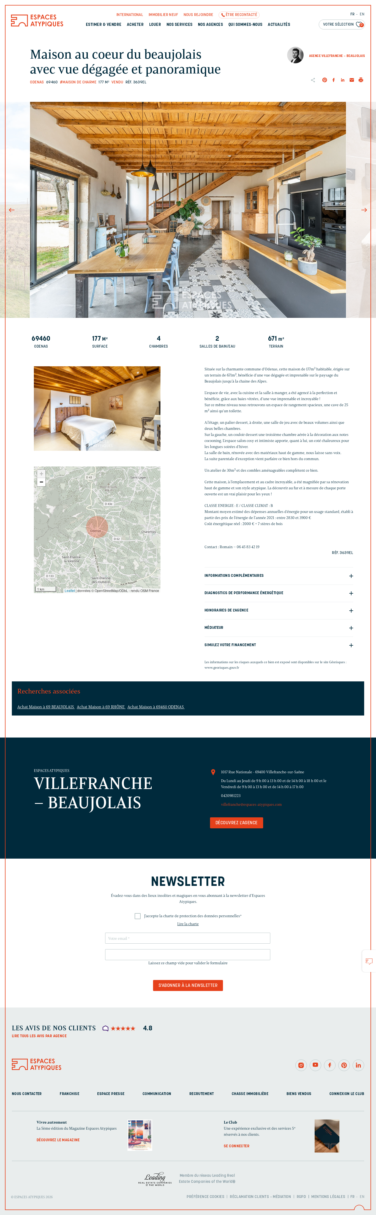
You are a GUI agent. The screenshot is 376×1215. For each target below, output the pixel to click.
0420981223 (231, 795)
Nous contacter (27, 1094)
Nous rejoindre (198, 15)
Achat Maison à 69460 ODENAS (156, 707)
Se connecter (236, 1146)
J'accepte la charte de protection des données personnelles (193, 916)
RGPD (301, 1197)
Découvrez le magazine (58, 1140)
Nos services (180, 25)
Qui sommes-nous (245, 25)
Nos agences (210, 25)
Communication (157, 1094)
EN (362, 14)
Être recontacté (241, 15)
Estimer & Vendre (104, 25)
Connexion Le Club (346, 1094)
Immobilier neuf (163, 15)
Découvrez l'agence (237, 823)
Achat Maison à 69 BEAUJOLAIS (46, 707)
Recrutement (201, 1094)
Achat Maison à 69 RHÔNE (101, 707)
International (129, 15)
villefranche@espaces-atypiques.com (251, 804)
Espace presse (110, 1094)
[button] (97, 527)
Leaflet (70, 590)
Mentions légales (328, 1197)
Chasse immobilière (250, 1094)
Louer (155, 25)
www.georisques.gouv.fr (222, 667)
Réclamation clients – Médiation (260, 1197)
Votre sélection (343, 25)
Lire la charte (188, 924)
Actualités (279, 25)
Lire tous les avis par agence (39, 1036)
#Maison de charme (78, 82)
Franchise (69, 1094)
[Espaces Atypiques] (37, 25)
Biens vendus (299, 1094)
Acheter (135, 25)
